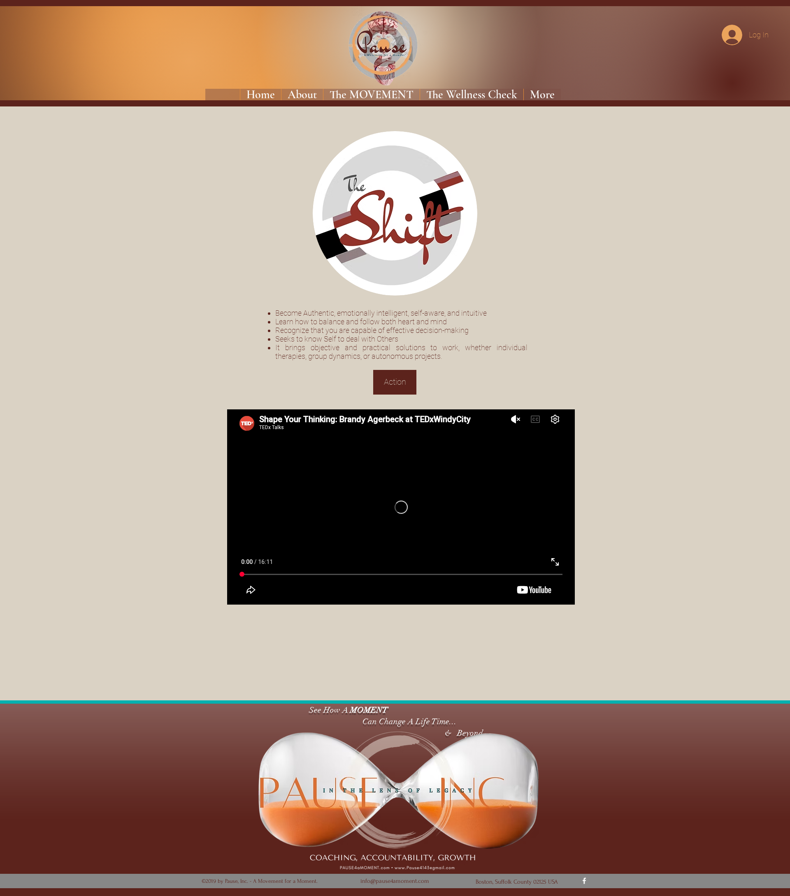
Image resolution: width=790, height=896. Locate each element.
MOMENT (369, 710)
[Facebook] (584, 881)
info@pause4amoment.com (394, 881)
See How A (327, 710)
